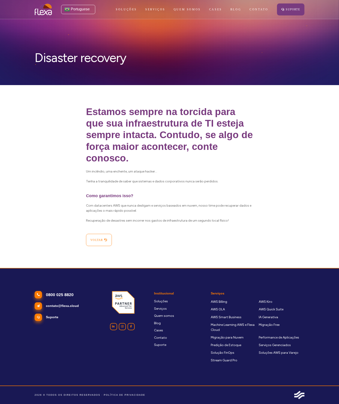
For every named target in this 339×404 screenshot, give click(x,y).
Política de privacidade (124, 395)
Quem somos (164, 316)
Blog (157, 323)
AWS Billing (219, 302)
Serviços (160, 309)
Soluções (161, 301)
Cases (158, 330)
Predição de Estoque (226, 345)
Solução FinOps (222, 353)
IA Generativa (268, 317)
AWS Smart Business (226, 317)
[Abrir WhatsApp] (327, 392)
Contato (160, 338)
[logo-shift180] (299, 395)
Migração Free (269, 325)
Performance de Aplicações (279, 337)
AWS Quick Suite (271, 309)
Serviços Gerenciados (275, 345)
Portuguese (80, 9)
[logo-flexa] (43, 9)
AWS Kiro (265, 302)
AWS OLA (218, 309)
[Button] (113, 326)
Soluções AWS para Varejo (278, 353)
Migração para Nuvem (227, 337)
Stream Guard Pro (224, 360)
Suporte (160, 345)
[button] (168, 9)
